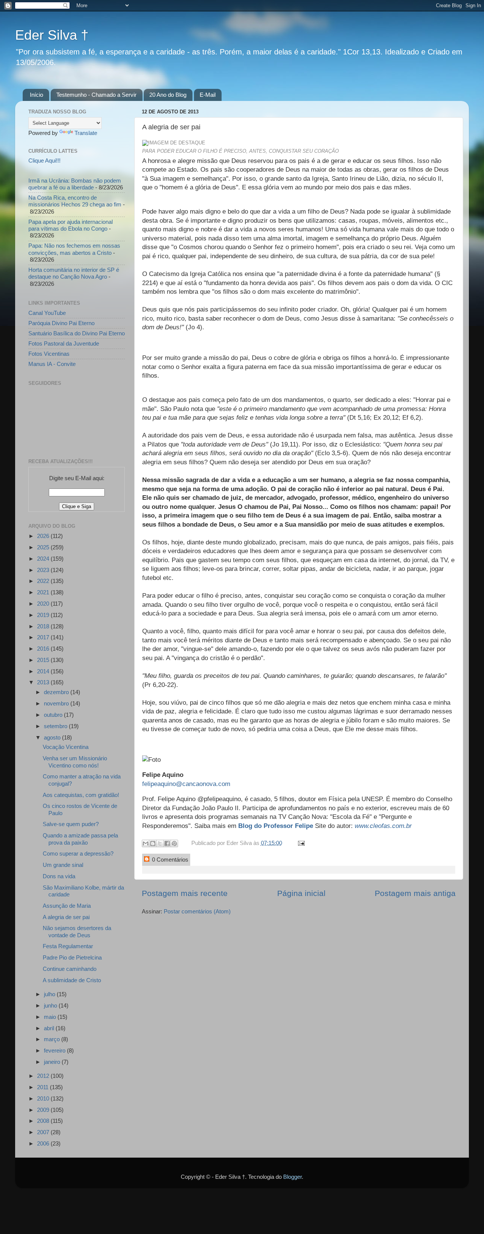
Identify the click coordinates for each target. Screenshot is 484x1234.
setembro (56, 726)
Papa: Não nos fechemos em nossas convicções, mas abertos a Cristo (74, 249)
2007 (44, 1132)
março (52, 1039)
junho (51, 1005)
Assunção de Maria (67, 905)
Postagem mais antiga (415, 893)
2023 (44, 570)
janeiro (53, 1062)
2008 (44, 1121)
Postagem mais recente (185, 893)
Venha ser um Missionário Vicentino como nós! (75, 761)
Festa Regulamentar (68, 946)
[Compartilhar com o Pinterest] (174, 843)
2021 (44, 592)
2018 (44, 626)
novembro (57, 703)
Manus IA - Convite (52, 364)
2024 (44, 558)
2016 (44, 648)
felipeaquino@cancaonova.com (186, 784)
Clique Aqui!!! (44, 160)
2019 (44, 615)
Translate (85, 133)
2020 (44, 603)
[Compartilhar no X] (160, 843)
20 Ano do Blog (167, 94)
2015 (44, 660)
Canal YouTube (47, 313)
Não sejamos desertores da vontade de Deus (77, 931)
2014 (44, 671)
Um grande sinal (63, 865)
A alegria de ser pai (66, 917)
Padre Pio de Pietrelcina (72, 957)
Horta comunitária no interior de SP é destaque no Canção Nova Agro (73, 273)
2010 (44, 1098)
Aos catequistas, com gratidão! (81, 795)
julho (50, 994)
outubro (54, 715)
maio (50, 1017)
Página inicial (301, 893)
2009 (44, 1110)
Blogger (292, 1177)
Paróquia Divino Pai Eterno (61, 323)
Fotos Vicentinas (49, 353)
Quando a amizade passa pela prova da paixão (80, 838)
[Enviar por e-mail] (145, 843)
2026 (44, 536)
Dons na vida (59, 876)
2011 (43, 1087)
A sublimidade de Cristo (72, 980)
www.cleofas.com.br (383, 825)
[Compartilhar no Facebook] (167, 843)
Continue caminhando (69, 969)
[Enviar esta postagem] (300, 843)
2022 (44, 581)
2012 (44, 1076)
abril (50, 1028)
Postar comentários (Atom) (197, 911)
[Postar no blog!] (153, 843)
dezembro (57, 692)
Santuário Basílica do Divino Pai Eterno (76, 333)
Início (36, 94)
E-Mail (208, 94)
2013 (44, 682)
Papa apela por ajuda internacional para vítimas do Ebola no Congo (70, 225)
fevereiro (55, 1050)
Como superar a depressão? (78, 853)
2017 (44, 637)
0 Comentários (169, 859)
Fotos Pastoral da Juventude (63, 343)
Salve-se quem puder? (71, 824)
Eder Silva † (51, 35)
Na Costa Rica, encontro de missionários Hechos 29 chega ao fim (74, 201)
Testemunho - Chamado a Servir (96, 94)
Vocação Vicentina (65, 747)
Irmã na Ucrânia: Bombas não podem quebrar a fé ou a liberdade (74, 184)
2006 (44, 1143)
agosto (53, 737)
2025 (44, 547)
